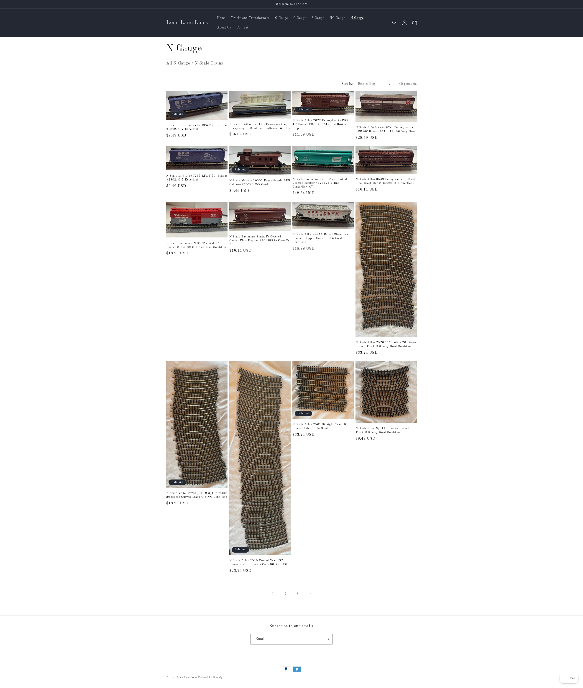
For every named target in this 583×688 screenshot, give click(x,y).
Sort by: (347, 83)
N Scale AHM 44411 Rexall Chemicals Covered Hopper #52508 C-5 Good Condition (320, 238)
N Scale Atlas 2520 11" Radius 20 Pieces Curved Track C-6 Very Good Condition (385, 344)
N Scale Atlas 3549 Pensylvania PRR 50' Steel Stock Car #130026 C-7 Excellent (385, 181)
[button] (394, 23)
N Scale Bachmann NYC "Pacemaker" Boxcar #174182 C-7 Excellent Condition (196, 245)
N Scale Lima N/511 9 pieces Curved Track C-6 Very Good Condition (382, 430)
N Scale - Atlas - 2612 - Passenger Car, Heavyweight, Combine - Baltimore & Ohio (259, 126)
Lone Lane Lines (187, 677)
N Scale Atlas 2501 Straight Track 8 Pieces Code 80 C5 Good (319, 426)
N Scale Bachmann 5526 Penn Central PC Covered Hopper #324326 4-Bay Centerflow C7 (322, 183)
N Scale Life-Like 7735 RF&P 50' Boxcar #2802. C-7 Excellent (196, 127)
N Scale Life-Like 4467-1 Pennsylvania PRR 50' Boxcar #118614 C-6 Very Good (385, 129)
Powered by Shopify (210, 677)
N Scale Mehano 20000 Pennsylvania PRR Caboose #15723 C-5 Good (259, 182)
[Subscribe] (327, 639)
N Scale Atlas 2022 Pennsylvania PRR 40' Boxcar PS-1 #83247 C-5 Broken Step (320, 124)
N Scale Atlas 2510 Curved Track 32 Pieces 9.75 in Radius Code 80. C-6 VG (258, 562)
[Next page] (310, 594)
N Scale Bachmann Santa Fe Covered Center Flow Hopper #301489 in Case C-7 (259, 240)
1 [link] (273, 594)
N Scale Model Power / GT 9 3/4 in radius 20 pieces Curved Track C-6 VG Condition (196, 495)
